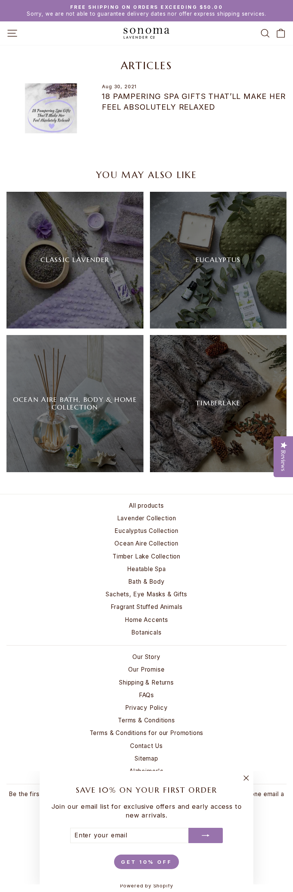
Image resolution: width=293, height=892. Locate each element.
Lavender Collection (146, 518)
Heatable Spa (146, 569)
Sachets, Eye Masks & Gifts (146, 594)
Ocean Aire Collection (146, 543)
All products (146, 505)
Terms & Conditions (146, 720)
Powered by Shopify (146, 886)
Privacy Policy (146, 707)
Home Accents (146, 619)
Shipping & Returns (146, 682)
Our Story (146, 657)
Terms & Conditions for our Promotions (147, 733)
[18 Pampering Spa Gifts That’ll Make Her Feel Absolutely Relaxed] (50, 108)
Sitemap (146, 758)
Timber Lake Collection (146, 556)
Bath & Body (146, 581)
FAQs (146, 695)
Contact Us (146, 746)
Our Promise (146, 669)
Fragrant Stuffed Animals (147, 606)
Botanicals (146, 632)
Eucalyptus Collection (146, 530)
